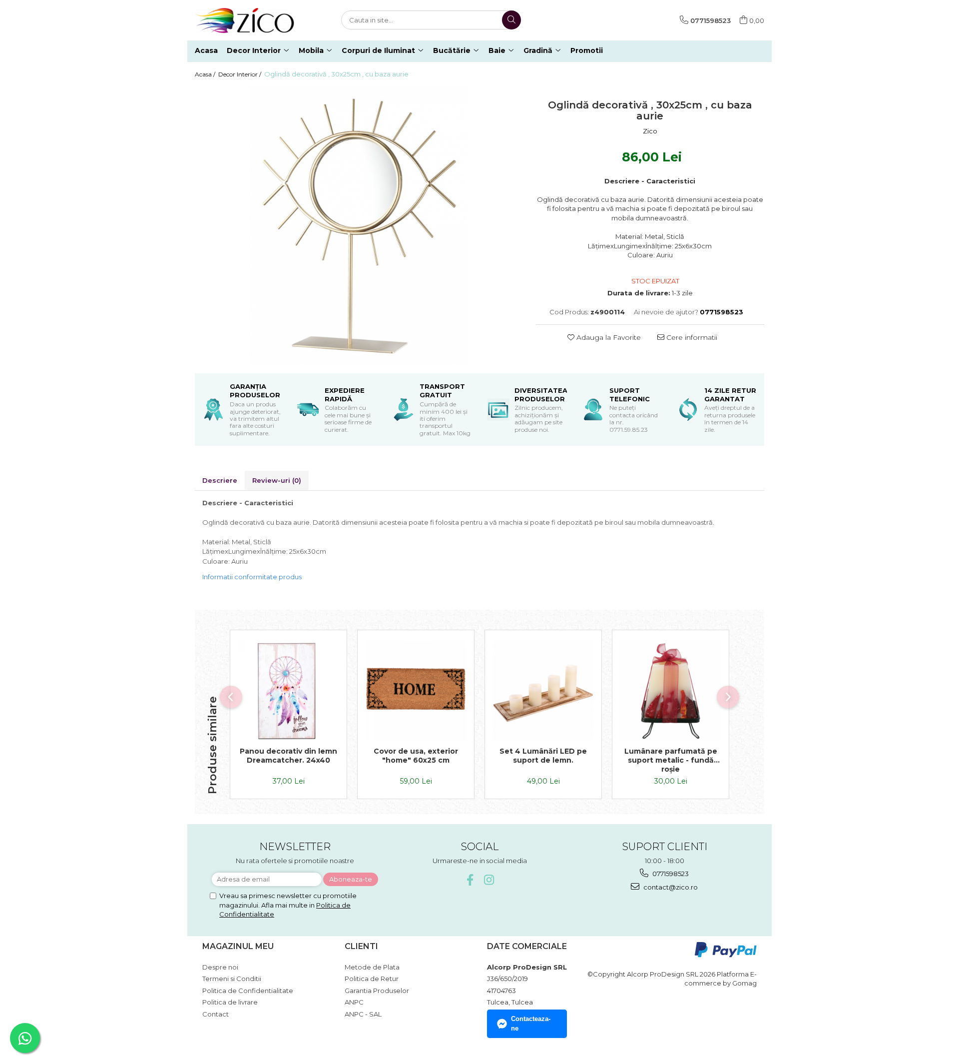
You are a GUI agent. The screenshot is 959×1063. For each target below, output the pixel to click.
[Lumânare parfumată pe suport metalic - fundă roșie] (670, 691)
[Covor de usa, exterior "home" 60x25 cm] (416, 691)
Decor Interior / (240, 74)
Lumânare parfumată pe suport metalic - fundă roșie (670, 760)
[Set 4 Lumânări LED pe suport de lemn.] (543, 691)
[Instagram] (489, 880)
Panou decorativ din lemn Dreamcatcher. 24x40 (288, 756)
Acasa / (206, 74)
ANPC (354, 1002)
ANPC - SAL (363, 1014)
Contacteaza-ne (530, 1023)
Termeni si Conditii (231, 979)
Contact (215, 1014)
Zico (650, 131)
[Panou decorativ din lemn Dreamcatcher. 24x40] (288, 691)
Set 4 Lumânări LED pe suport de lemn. (543, 756)
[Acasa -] (245, 20)
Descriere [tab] (219, 480)
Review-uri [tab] (276, 480)
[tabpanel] (358, 226)
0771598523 (670, 874)
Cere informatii (690, 337)
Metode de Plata (372, 967)
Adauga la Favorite (607, 337)
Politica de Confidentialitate (247, 991)
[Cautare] (511, 19)
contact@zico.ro (670, 887)
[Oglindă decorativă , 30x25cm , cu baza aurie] (358, 226)
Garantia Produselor (377, 991)
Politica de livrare (230, 1002)
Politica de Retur (372, 979)
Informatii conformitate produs (252, 577)
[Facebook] (470, 880)
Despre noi (220, 967)
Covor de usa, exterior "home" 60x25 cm (416, 756)
